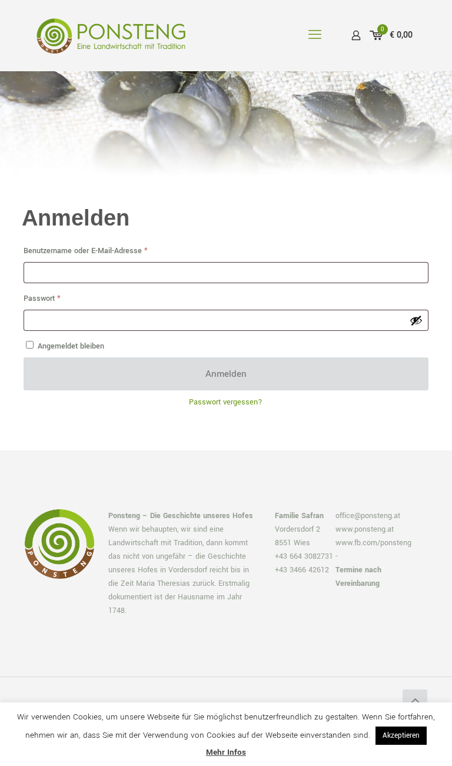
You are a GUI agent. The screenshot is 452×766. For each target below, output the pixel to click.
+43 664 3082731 (304, 556)
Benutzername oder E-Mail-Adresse (104, 250)
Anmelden (226, 373)
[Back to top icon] (415, 701)
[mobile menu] (315, 35)
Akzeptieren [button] (401, 736)
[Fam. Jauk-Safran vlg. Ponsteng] (110, 35)
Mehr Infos (226, 752)
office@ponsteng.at (367, 515)
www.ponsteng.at (364, 529)
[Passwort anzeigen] (416, 320)
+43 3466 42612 (302, 570)
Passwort (61, 298)
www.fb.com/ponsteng (373, 543)
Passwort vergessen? (225, 402)
